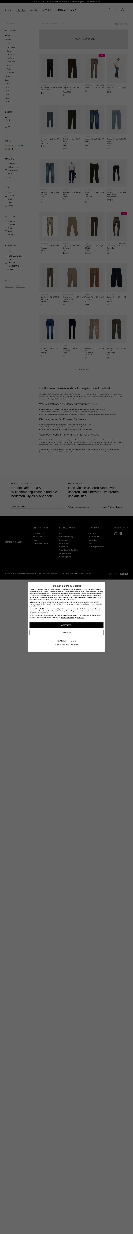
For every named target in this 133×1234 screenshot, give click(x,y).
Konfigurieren (66, 632)
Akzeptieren (66, 625)
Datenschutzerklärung (67, 617)
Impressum (80, 617)
